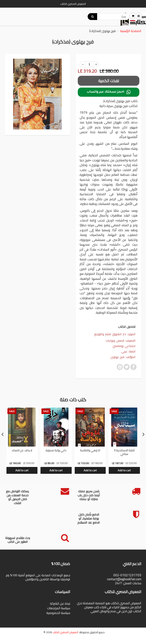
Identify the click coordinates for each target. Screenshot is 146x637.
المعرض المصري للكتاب (65, 632)
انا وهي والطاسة (90, 450)
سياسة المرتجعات (58, 608)
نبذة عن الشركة (60, 603)
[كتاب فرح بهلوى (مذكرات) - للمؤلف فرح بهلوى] (37, 94)
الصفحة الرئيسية (130, 31)
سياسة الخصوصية (58, 613)
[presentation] (2, 434)
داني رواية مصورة (56, 450)
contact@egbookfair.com (124, 579)
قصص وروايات (115, 340)
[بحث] (92, 16)
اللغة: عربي (128, 351)
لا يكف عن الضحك (22, 450)
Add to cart (22, 470)
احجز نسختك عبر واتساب (109, 92)
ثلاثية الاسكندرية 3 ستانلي (124, 452)
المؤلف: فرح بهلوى (123, 357)
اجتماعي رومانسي (124, 346)
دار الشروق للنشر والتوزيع (110, 334)
